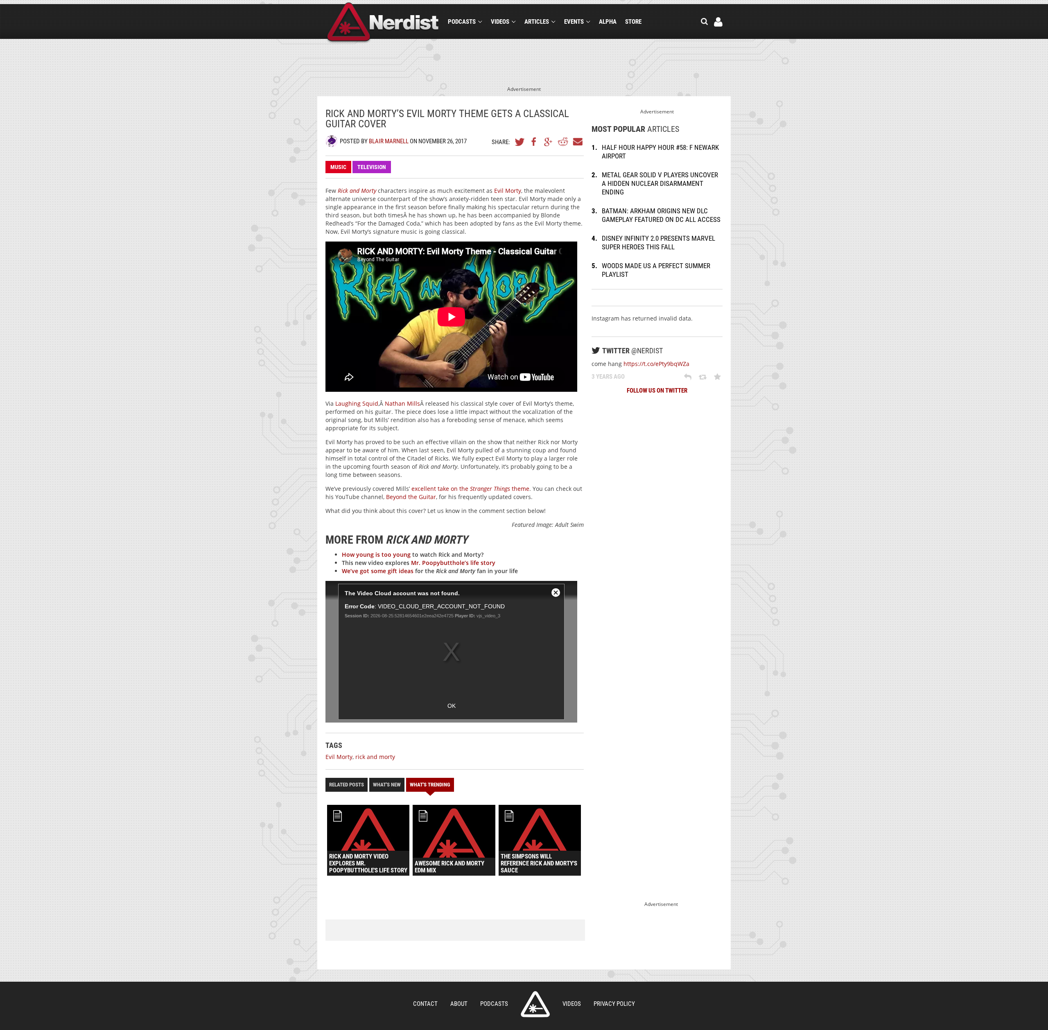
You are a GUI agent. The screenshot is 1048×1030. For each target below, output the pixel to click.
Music (338, 167)
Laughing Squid (356, 403)
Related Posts (346, 785)
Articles (536, 21)
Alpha (608, 21)
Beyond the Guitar (411, 497)
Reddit (563, 141)
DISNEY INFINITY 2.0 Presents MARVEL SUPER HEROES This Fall (658, 242)
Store (633, 21)
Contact (425, 1003)
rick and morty (375, 757)
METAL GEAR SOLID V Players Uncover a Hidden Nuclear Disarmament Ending (660, 183)
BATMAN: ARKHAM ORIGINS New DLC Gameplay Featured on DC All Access (661, 215)
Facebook (534, 141)
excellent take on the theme (470, 488)
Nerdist (382, 23)
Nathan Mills (402, 403)
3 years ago (608, 376)
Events (574, 21)
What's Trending (430, 785)
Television (371, 167)
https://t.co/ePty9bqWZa (656, 364)
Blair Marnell (389, 141)
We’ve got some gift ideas (377, 571)
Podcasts (462, 21)
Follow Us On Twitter (657, 390)
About (459, 1003)
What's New (387, 785)
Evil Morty (507, 190)
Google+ (548, 141)
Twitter (520, 141)
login (718, 22)
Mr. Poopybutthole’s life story (453, 563)
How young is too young (376, 554)
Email (577, 141)
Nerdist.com (535, 1004)
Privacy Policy (614, 1003)
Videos (500, 21)
